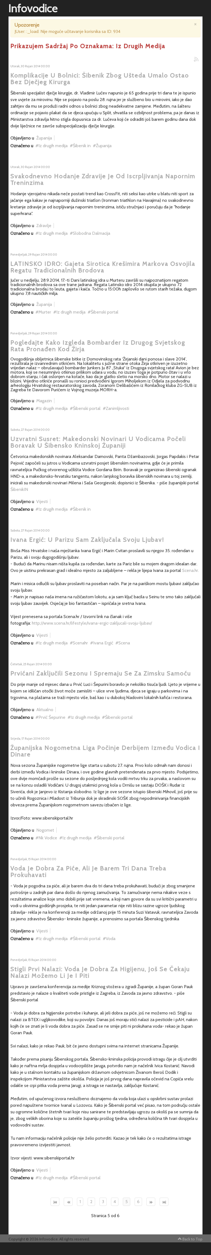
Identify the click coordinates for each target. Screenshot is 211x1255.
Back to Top (192, 1239)
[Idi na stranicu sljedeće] (150, 1202)
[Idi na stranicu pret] (68, 1202)
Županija (44, 138)
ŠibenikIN (19, 489)
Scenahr (80, 642)
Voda (110, 938)
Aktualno (44, 709)
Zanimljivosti (117, 408)
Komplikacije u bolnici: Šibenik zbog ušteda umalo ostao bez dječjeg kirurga (99, 79)
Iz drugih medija (53, 145)
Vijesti (42, 501)
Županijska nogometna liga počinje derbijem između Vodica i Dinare (105, 751)
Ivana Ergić (103, 642)
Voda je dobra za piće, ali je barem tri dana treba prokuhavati (88, 872)
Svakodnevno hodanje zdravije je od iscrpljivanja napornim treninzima (102, 179)
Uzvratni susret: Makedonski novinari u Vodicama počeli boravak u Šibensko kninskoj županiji (98, 442)
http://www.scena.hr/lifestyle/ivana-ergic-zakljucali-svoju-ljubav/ (92, 623)
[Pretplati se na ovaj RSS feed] (196, 59)
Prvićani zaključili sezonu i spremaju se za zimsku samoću (100, 673)
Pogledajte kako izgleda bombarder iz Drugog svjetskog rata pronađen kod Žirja (97, 346)
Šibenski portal (104, 312)
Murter (44, 312)
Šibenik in (82, 145)
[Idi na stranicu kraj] (164, 1202)
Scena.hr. (190, 570)
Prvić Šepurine (51, 717)
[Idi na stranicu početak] (55, 1202)
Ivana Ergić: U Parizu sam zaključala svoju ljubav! (87, 539)
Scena (124, 642)
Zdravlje (43, 225)
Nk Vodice (47, 837)
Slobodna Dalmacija (91, 233)
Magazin (44, 400)
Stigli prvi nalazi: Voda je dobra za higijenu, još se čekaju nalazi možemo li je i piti (100, 972)
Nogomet (45, 830)
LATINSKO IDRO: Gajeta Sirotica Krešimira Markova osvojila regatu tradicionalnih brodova (102, 267)
